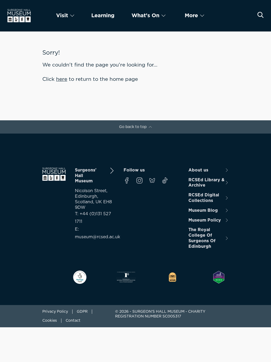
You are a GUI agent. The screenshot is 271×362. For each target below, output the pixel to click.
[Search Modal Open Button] (260, 15)
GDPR (82, 312)
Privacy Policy (55, 312)
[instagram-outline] (139, 180)
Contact (73, 321)
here (61, 79)
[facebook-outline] (127, 180)
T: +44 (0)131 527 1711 (93, 218)
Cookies (49, 321)
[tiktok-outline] (165, 180)
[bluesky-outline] (152, 180)
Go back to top (133, 127)
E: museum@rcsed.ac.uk (95, 233)
